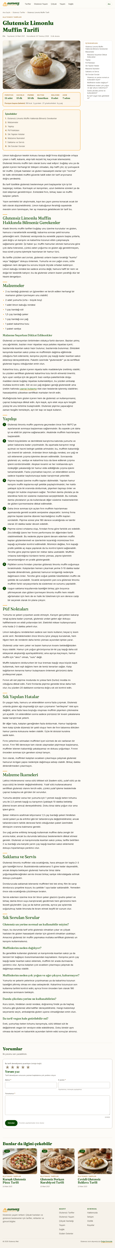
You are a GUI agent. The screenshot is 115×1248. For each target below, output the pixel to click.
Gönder (11, 1123)
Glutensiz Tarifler (19, 12)
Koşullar (90, 1225)
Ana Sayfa (6, 12)
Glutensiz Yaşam (66, 1217)
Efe (4, 36)
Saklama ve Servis (92, 72)
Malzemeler (89, 52)
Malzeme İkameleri (92, 69)
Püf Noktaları (90, 63)
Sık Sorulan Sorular (92, 74)
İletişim (90, 1217)
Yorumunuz (10, 1093)
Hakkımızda (92, 1213)
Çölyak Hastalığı (66, 1221)
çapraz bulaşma (28, 388)
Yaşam (62, 1225)
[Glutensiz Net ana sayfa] (12, 4)
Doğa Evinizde (106, 1241)
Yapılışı (87, 60)
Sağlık (61, 1229)
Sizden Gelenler (66, 1233)
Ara (109, 4)
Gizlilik (90, 1221)
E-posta (62, 1080)
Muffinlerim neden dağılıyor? (97, 83)
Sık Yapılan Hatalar (92, 66)
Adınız (8, 1080)
